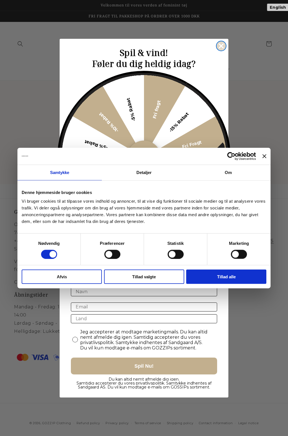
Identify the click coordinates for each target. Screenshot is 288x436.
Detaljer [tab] (144, 172)
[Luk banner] (264, 156)
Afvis (62, 276)
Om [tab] (228, 172)
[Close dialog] (221, 46)
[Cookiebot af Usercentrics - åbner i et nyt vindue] (231, 156)
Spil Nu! (144, 366)
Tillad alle (226, 276)
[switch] (112, 254)
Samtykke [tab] (59, 172)
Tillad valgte (144, 276)
